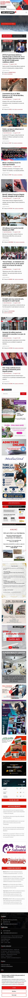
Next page (9, 389)
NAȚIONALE (5, 223)
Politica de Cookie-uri (5, 964)
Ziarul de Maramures (6, 23)
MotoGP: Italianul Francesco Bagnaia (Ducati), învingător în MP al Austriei (13, 195)
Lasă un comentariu (8, 74)
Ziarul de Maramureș (7, 99)
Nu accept (14, 995)
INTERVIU (5, 189)
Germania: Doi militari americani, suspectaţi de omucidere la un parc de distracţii (13, 334)
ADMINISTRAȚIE (6, 50)
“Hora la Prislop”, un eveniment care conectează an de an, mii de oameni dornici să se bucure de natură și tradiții (13, 264)
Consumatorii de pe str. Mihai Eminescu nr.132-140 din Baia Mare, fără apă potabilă (13, 95)
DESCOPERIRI (6, 294)
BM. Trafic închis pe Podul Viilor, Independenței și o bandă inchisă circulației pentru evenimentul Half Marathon (13, 829)
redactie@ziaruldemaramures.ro (10, 924)
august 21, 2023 (13, 64)
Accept (14, 987)
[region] (14, 985)
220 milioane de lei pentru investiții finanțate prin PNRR (12, 229)
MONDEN (5, 257)
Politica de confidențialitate (7, 966)
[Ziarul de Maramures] (8, 12)
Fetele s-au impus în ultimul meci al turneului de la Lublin (13, 130)
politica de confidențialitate (18, 984)
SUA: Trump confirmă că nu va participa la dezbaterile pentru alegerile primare (11, 369)
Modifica (14, 991)
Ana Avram (5, 64)
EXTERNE (5, 327)
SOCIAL (4, 88)
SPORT (4, 124)
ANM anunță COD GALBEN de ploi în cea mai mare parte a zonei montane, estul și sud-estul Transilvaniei (13, 823)
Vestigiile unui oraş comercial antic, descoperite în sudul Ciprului (13, 300)
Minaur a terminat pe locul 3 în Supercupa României (11, 163)
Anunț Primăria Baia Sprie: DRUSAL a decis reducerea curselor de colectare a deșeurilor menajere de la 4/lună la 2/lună (13, 886)
